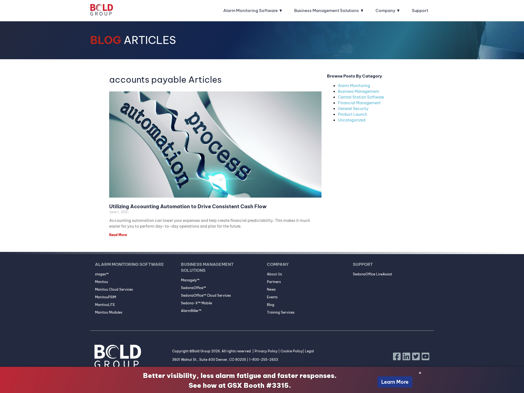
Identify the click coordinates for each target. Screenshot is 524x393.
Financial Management (359, 102)
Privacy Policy (266, 351)
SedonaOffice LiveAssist (372, 274)
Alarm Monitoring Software (250, 10)
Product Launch (352, 114)
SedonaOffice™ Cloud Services (206, 295)
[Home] (101, 10)
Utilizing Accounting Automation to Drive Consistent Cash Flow (188, 206)
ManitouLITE (105, 305)
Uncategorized (351, 120)
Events (272, 297)
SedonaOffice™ (193, 288)
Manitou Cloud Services (114, 289)
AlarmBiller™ (191, 311)
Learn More (395, 382)
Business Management (358, 91)
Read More (118, 235)
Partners (274, 282)
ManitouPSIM (105, 297)
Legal (309, 351)
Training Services (280, 312)
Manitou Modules (108, 312)
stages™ (102, 274)
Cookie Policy (292, 351)
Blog (270, 305)
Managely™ (190, 280)
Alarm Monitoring (354, 85)
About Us (274, 274)
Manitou (101, 282)
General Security (353, 108)
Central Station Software (361, 97)
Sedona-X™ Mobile (196, 303)
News (271, 289)
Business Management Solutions (326, 10)
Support (420, 10)
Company (385, 10)
